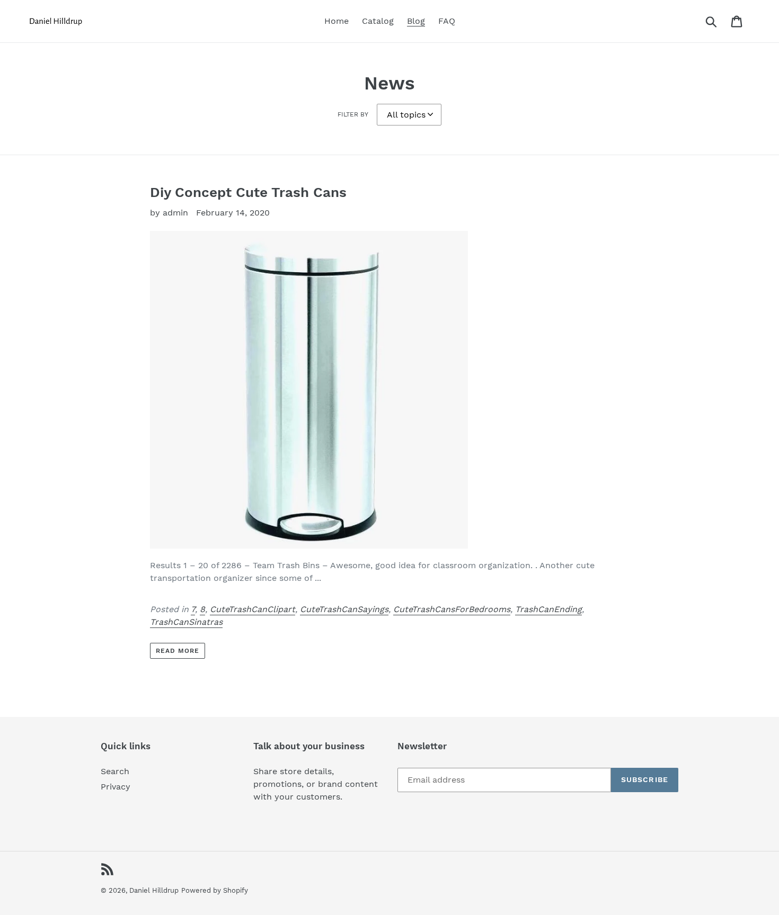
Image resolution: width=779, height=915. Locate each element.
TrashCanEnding (548, 609)
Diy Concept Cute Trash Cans (248, 192)
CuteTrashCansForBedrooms (451, 609)
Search (115, 771)
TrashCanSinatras (186, 622)
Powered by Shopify (214, 890)
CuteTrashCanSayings (344, 609)
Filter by (353, 114)
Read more (177, 650)
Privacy (115, 787)
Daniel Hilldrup (154, 890)
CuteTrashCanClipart (252, 609)
